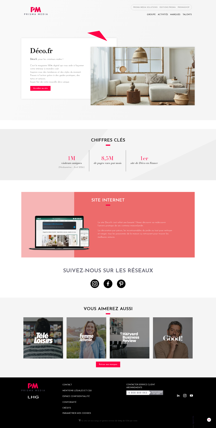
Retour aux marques (108, 364)
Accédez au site (40, 88)
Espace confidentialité (76, 396)
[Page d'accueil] (36, 11)
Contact (67, 385)
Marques (175, 15)
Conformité (69, 402)
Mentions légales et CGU (77, 391)
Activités (163, 15)
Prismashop (183, 7)
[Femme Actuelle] (86, 337)
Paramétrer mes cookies (76, 413)
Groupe (151, 15)
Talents (187, 15)
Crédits (66, 408)
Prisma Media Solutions (145, 7)
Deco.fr (108, 222)
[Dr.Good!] (173, 337)
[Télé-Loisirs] (43, 337)
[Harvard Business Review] (129, 337)
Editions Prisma (168, 7)
